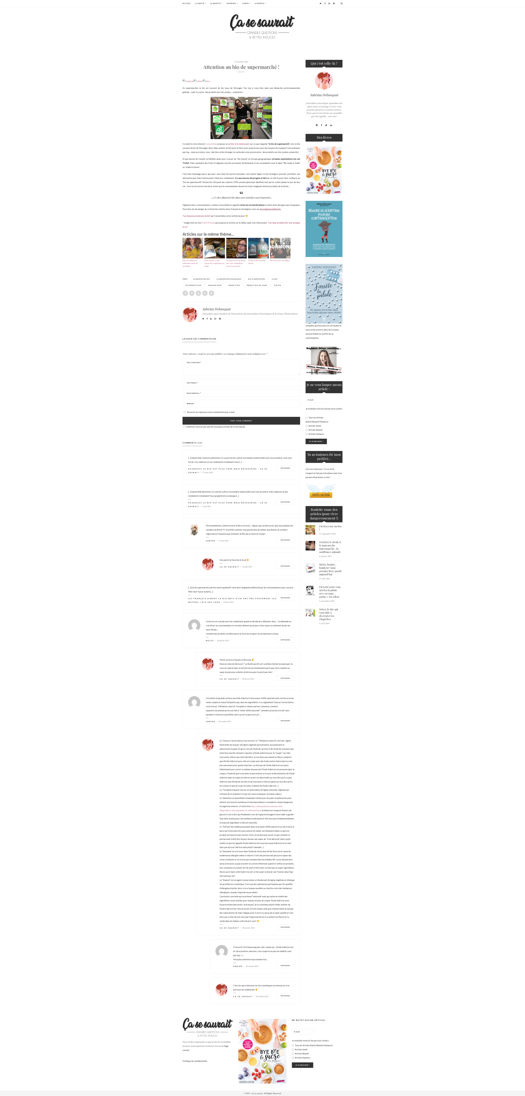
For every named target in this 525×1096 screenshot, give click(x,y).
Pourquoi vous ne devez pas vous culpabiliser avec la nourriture (235, 263)
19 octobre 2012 (241, 61)
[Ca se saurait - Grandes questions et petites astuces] (262, 26)
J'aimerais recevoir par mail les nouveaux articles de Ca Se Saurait (215, 426)
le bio (275, 279)
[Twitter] (320, 3)
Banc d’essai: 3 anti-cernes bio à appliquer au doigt (214, 263)
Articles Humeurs (316, 434)
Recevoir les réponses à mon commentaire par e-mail (210, 412)
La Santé (199, 3)
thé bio (277, 285)
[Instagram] (334, 3)
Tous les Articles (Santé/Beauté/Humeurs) (317, 419)
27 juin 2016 (324, 578)
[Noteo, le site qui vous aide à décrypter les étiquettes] (310, 613)
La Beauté (215, 3)
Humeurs (231, 3)
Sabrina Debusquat (216, 309)
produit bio (234, 285)
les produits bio (193, 285)
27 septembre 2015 (327, 533)
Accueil (187, 3)
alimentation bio (201, 279)
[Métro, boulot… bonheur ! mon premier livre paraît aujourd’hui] (310, 568)
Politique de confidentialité (195, 1061)
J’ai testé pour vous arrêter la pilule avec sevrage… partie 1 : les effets (330, 591)
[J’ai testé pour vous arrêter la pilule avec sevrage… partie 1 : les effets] (310, 590)
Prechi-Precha (208, 222)
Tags (185, 279)
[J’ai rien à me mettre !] (310, 530)
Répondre (285, 468)
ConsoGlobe (211, 144)
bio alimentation (256, 279)
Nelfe (210, 641)
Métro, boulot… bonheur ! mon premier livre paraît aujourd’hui (330, 569)
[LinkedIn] (329, 3)
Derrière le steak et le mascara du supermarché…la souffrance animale (330, 547)
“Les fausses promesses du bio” (196, 216)
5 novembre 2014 (326, 601)
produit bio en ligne (257, 285)
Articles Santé (314, 425)
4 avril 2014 (324, 623)
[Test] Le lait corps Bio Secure (257, 261)
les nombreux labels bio (270, 209)
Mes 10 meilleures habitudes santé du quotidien (190, 263)
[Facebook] (324, 3)
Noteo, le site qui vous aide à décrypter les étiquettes (328, 614)
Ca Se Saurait (229, 567)
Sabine (210, 541)
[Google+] (215, 318)
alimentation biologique (229, 279)
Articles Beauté (315, 430)
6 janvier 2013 (325, 556)
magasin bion (215, 285)
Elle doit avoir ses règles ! (280, 260)
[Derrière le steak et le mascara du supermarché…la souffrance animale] (310, 545)
